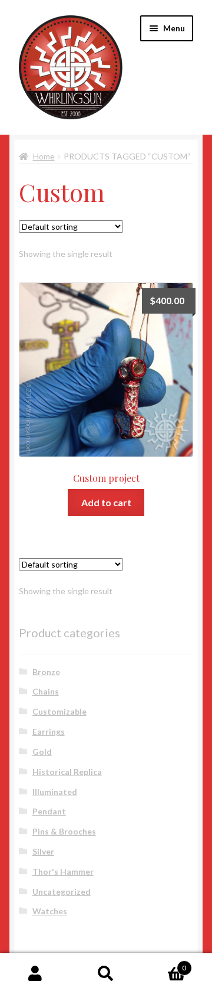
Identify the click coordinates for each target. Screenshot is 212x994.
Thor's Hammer (63, 871)
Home (44, 156)
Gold (42, 752)
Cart (163, 964)
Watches (49, 911)
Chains (45, 691)
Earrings (48, 731)
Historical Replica (67, 772)
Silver (43, 851)
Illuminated (54, 792)
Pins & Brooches (64, 831)
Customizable (59, 711)
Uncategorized (61, 892)
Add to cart (106, 502)
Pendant (49, 811)
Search (106, 974)
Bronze (46, 672)
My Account (35, 974)
